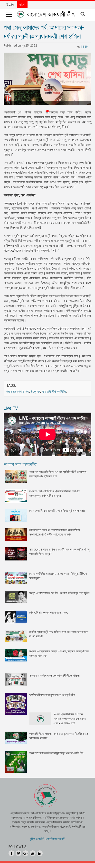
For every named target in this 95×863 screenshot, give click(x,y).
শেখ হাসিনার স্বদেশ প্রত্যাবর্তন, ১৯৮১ (48, 612)
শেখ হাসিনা (23, 391)
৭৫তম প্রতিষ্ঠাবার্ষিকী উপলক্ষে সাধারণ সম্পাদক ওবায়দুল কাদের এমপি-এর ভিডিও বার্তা (70, 718)
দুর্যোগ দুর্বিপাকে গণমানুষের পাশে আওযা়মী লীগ (52, 695)
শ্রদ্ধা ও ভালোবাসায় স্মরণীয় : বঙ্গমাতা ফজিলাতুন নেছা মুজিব (59, 593)
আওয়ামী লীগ (49, 391)
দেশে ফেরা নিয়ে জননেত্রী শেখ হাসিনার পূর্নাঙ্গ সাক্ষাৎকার (57, 510)
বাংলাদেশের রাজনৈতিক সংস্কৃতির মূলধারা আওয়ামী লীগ (56, 753)
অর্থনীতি (61, 391)
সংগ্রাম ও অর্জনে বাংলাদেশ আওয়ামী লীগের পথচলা (54, 675)
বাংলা (22, 4)
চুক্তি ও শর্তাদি (37, 839)
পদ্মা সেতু (11, 391)
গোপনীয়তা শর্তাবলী (55, 839)
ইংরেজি (10, 4)
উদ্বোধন (35, 391)
